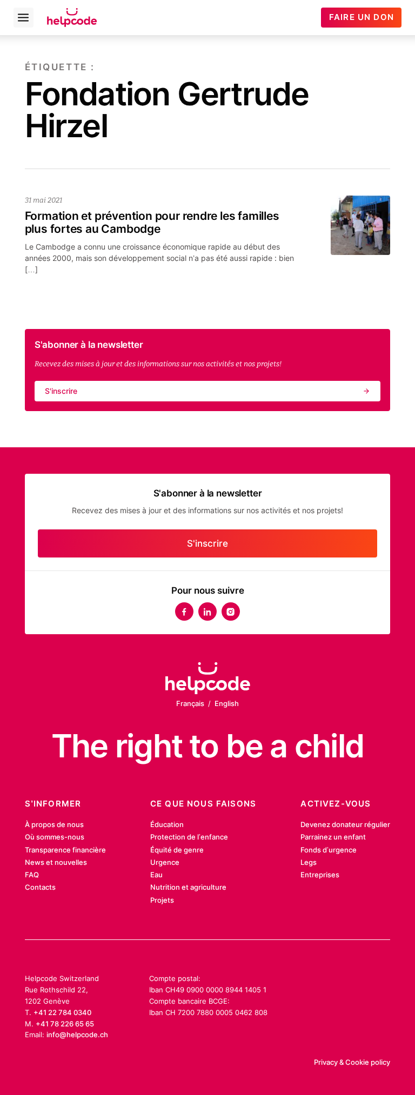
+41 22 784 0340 (62, 1012)
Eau (156, 874)
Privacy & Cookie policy (352, 1062)
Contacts (40, 887)
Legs (308, 862)
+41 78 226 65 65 (65, 1023)
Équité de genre (177, 849)
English (227, 703)
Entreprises (319, 874)
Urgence (164, 862)
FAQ (32, 874)
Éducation (167, 824)
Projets (162, 900)
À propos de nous (54, 824)
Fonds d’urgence (328, 849)
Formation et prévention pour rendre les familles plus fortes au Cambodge (152, 222)
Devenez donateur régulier (345, 824)
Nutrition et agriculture (188, 887)
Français (190, 703)
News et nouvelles (56, 862)
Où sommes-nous (54, 836)
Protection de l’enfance (189, 836)
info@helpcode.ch (77, 1034)
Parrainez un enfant (333, 836)
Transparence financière (65, 849)
